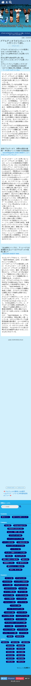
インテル (6, 585)
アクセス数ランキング (21, 517)
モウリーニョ (19, 626)
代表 (7, 556)
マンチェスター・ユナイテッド (14, 622)
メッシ (7, 626)
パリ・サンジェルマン (14, 609)
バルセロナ (8, 612)
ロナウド (22, 633)
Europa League (19, 525)
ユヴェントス (21, 487)
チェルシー (7, 595)
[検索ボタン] (20, 506)
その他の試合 (21, 542)
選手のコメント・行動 (14, 566)
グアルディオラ (15, 45)
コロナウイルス (9, 588)
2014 (19, 652)
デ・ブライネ (20, 595)
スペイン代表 (8, 591)
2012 (19, 655)
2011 (8, 658)
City (6, 525)
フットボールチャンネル (11, 70)
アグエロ (6, 581)
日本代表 (18, 636)
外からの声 (19, 556)
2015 (8, 652)
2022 (3, 642)
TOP (28, 678)
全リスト (6, 517)
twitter (4, 678)
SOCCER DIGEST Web (11, 253)
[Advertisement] (15, 415)
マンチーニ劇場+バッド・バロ (14, 552)
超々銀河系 (21, 562)
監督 (23, 559)
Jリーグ (8, 578)
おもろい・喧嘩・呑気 (14, 532)
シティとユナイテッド (14, 538)
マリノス (7, 619)
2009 (8, 661)
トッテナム (21, 598)
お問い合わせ (16, 681)
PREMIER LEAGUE (14, 528)
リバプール (21, 629)
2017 (8, 648)
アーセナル (19, 578)
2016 (19, 648)
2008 (19, 661)
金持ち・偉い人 (14, 569)
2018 (19, 645)
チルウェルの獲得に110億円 (15, 491)
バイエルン (14, 605)
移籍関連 (6, 562)
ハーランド (15, 549)
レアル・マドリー (9, 633)
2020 (24, 642)
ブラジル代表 (6, 615)
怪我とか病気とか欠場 (9, 559)
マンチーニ (20, 619)
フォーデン (21, 612)
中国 (9, 636)
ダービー (21, 591)
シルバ (21, 588)
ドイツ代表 (9, 598)
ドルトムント (8, 602)
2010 (19, 658)
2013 (8, 655)
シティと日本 (7, 542)
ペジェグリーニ (21, 615)
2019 (8, 645)
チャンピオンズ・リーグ (13, 545)
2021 (13, 642)
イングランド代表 (20, 581)
